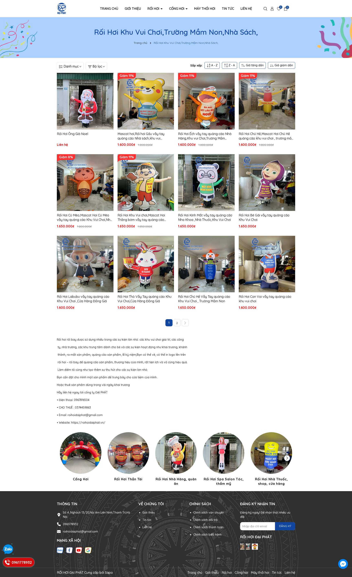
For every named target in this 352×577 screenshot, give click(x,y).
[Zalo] (60, 550)
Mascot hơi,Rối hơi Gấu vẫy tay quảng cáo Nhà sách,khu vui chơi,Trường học (141, 136)
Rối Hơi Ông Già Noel (72, 134)
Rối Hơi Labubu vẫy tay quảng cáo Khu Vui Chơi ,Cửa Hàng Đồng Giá (83, 299)
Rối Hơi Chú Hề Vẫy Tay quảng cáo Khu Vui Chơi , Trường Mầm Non (204, 299)
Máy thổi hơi (204, 9)
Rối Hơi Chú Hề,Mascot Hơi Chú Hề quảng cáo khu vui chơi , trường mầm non (266, 136)
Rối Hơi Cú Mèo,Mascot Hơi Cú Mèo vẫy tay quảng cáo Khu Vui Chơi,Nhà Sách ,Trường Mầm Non (84, 217)
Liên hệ (246, 9)
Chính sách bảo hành (207, 534)
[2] (185, 322)
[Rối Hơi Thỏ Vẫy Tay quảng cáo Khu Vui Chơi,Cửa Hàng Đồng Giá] (146, 264)
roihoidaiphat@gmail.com (80, 531)
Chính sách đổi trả (205, 520)
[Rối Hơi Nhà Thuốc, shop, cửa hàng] (271, 459)
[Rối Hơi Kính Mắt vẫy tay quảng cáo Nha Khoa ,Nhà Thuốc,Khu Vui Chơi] (206, 182)
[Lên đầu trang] (343, 540)
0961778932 (70, 524)
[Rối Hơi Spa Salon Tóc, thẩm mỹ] (223, 459)
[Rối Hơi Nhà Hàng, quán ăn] (176, 459)
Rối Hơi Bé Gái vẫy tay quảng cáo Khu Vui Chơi (264, 217)
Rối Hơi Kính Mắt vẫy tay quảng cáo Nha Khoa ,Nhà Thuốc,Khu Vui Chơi (205, 217)
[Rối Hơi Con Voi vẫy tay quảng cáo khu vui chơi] (267, 264)
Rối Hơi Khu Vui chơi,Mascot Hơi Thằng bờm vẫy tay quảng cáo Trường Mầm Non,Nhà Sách (141, 217)
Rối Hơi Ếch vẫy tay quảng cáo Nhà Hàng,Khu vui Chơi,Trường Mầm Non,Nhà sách (204, 136)
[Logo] (61, 8)
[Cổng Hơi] (80, 457)
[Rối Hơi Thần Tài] (128, 457)
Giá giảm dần (283, 65)
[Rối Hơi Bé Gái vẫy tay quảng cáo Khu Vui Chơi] (267, 182)
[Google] (88, 550)
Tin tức (228, 9)
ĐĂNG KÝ (285, 526)
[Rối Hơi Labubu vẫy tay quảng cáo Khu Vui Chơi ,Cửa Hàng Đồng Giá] (85, 264)
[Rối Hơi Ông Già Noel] (85, 101)
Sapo (109, 572)
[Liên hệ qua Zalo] (8, 549)
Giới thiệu (133, 9)
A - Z (214, 65)
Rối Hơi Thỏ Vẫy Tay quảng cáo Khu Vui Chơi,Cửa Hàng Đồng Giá (145, 299)
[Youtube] (79, 550)
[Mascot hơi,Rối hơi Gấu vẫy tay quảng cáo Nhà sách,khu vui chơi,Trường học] (146, 101)
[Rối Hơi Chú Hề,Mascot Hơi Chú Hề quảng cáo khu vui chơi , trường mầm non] (267, 101)
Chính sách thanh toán (208, 527)
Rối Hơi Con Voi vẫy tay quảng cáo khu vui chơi (265, 299)
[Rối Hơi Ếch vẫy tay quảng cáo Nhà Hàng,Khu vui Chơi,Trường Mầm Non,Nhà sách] (206, 101)
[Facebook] (69, 550)
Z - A (231, 65)
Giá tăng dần (254, 65)
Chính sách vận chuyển (208, 512)
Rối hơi (153, 9)
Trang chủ (109, 9)
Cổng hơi (177, 9)
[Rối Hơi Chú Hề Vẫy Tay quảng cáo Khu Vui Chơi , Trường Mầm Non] (206, 264)
